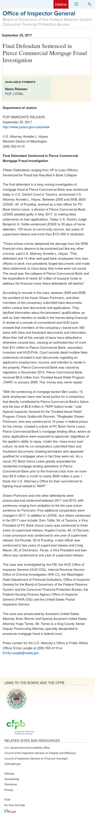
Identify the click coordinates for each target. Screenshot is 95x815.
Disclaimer (10, 784)
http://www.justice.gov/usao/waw (26, 126)
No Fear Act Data (14, 805)
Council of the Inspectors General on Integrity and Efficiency (40, 753)
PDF (9, 93)
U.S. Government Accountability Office (27, 747)
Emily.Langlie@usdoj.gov (21, 652)
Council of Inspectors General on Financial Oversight (36, 758)
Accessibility (11, 779)
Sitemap (9, 773)
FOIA (7, 799)
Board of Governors (16, 698)
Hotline (61, 4)
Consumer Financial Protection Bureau (20, 727)
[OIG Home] (47, 24)
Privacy (8, 790)
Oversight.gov (12, 763)
